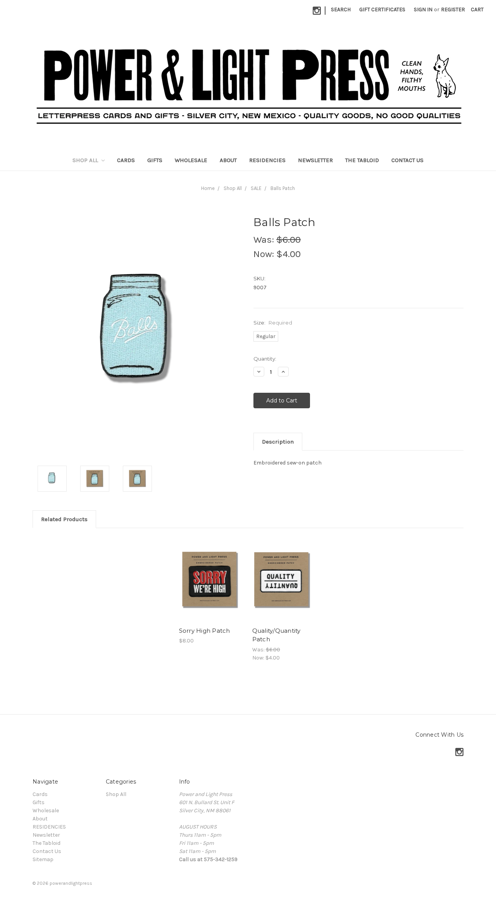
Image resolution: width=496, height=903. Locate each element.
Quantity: (264, 359)
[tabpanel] (211, 590)
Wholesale (191, 160)
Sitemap (43, 859)
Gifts (154, 160)
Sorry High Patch (204, 630)
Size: (272, 322)
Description (278, 441)
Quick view (212, 579)
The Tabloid (362, 160)
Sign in (423, 9)
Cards (126, 160)
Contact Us (407, 160)
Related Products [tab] (64, 519)
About (228, 160)
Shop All (86, 160)
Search (341, 9)
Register (453, 9)
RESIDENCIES (267, 160)
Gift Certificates (382, 9)
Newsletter (315, 160)
